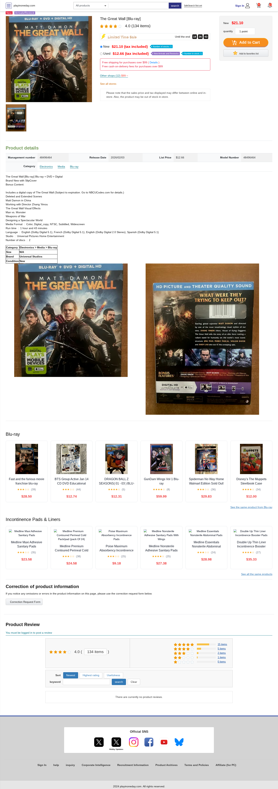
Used (152, 54)
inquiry (70, 765)
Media (61, 166)
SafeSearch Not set (193, 5)
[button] (269, 5)
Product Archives (166, 765)
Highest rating (91, 675)
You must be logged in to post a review (29, 632)
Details (154, 62)
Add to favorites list (249, 53)
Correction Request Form (25, 601)
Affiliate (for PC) (226, 765)
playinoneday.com (24, 5)
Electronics (46, 166)
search (175, 5)
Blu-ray (74, 166)
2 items (222, 653)
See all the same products (256, 574)
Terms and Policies (196, 765)
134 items (95, 652)
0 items (222, 661)
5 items (222, 648)
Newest (70, 675)
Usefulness (113, 675)
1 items (222, 657)
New (137, 47)
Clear (134, 681)
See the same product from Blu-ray (251, 507)
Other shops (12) (114, 75)
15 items (222, 644)
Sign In (239, 5)
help (56, 765)
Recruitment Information (133, 765)
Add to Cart (249, 42)
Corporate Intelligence (96, 765)
